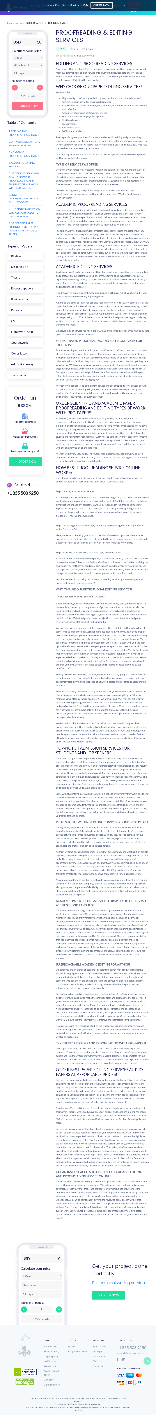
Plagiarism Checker (78, 1351)
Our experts (98, 1351)
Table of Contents (21, 122)
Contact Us (98, 1366)
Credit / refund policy (51, 1373)
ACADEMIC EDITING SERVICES (22, 164)
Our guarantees (52, 1384)
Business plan (20, 299)
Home (10, 22)
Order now (27, 461)
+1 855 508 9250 (131, 1347)
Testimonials (98, 1356)
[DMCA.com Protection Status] (27, 1382)
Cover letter (19, 353)
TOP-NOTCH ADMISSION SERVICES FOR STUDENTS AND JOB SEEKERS (24, 212)
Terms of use (50, 1346)
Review (16, 256)
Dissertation (19, 266)
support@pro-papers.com (130, 1352)
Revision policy (51, 1351)
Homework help (22, 331)
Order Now (29, 105)
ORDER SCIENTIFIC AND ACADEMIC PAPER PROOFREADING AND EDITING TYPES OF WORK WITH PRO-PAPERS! (24, 180)
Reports (16, 310)
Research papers (22, 288)
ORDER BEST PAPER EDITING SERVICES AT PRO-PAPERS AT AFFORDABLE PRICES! (24, 229)
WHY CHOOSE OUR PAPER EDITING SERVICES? (25, 143)
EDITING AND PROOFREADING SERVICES (24, 133)
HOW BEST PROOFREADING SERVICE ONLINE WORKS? (23, 198)
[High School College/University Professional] (27, 65)
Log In (134, 11)
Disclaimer (49, 1379)
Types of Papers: (20, 246)
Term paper (18, 375)
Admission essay (22, 364)
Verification (50, 1361)
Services (19, 22)
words (31, 96)
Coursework (19, 342)
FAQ (94, 1361)
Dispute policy (51, 1356)
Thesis (15, 277)
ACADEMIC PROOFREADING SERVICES (24, 154)
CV (13, 321)
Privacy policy (51, 1366)
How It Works (99, 1346)
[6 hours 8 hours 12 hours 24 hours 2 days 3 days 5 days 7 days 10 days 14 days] (27, 73)
